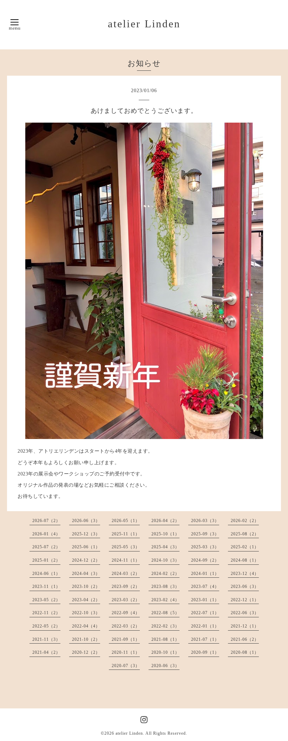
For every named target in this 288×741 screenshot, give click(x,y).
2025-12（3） (86, 533)
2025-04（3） (165, 546)
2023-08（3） (165, 586)
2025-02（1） (245, 546)
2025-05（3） (126, 546)
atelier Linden (144, 23)
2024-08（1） (245, 560)
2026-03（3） (205, 520)
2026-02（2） (245, 520)
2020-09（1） (205, 652)
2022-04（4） (86, 626)
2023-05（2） (46, 599)
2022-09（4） (126, 612)
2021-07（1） (205, 639)
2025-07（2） (46, 546)
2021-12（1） (245, 626)
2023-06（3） (245, 586)
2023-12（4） (245, 573)
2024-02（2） (165, 573)
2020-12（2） (86, 652)
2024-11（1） (126, 560)
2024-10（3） (165, 560)
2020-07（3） (126, 665)
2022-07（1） (205, 612)
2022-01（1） (205, 626)
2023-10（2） (86, 586)
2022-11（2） (46, 612)
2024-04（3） (86, 573)
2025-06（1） (86, 546)
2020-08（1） (245, 652)
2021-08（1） (165, 639)
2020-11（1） (126, 652)
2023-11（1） (46, 586)
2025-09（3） (205, 533)
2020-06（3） (165, 665)
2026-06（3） (86, 520)
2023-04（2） (86, 599)
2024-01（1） (205, 573)
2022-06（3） (245, 612)
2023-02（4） (165, 599)
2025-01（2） (46, 560)
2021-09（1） (126, 639)
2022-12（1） (245, 599)
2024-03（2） (126, 573)
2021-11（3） (46, 639)
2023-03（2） (126, 599)
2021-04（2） (46, 652)
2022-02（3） (165, 626)
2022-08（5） (165, 612)
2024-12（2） (86, 560)
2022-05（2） (46, 626)
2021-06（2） (245, 639)
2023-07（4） (205, 586)
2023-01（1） (205, 599)
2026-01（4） (46, 533)
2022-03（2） (126, 626)
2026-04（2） (165, 520)
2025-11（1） (126, 533)
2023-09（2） (126, 586)
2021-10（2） (86, 639)
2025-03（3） (205, 546)
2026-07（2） (46, 520)
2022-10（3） (86, 612)
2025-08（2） (245, 533)
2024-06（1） (46, 573)
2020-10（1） (165, 652)
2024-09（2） (205, 560)
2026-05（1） (126, 520)
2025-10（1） (165, 533)
